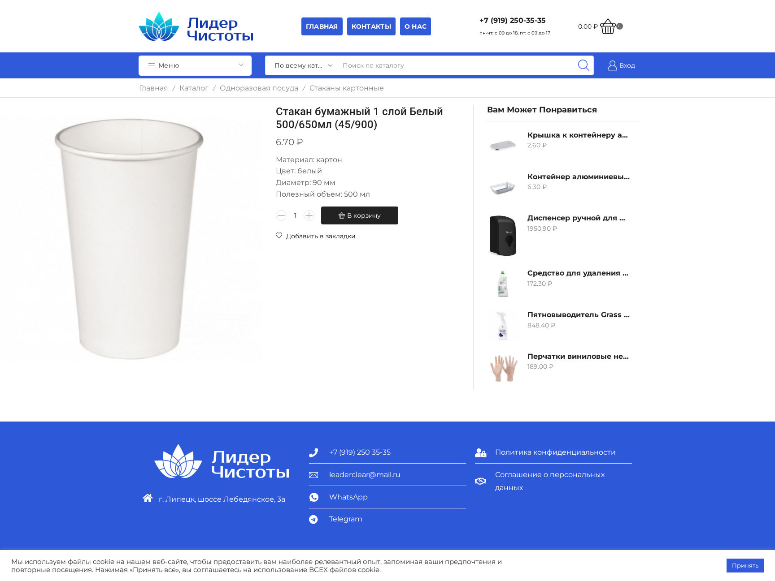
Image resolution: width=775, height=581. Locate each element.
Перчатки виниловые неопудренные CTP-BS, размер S (578, 356)
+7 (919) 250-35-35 (512, 20)
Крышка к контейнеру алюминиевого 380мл (578, 135)
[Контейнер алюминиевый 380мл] (502, 187)
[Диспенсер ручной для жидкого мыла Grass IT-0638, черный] (502, 235)
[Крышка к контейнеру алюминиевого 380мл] (502, 146)
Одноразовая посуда (259, 88)
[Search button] (584, 65)
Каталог (194, 88)
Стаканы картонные (346, 88)
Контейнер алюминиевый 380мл (578, 176)
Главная (322, 26)
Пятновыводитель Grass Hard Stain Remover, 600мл (578, 314)
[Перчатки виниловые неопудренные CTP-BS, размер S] (502, 367)
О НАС (416, 26)
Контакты (371, 26)
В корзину (364, 215)
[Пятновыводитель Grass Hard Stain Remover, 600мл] (502, 325)
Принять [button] (745, 565)
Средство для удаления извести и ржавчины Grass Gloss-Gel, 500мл (578, 273)
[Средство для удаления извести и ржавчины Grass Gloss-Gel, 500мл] (502, 284)
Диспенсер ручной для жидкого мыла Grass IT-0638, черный (578, 218)
